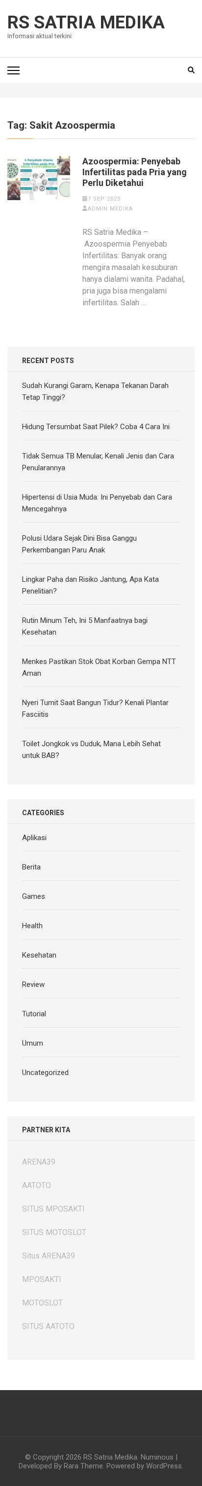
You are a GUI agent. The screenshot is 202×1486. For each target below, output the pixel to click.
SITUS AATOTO (48, 1326)
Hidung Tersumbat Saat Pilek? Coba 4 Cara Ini (96, 426)
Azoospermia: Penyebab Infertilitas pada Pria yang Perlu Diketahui (134, 172)
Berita (31, 867)
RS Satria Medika (86, 22)
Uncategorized (45, 1072)
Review (33, 984)
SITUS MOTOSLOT (54, 1232)
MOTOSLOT (42, 1302)
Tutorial (34, 1013)
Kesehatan (39, 955)
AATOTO (36, 1185)
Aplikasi (34, 837)
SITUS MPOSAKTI (53, 1208)
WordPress (164, 1466)
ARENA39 (38, 1161)
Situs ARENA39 (48, 1255)
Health (32, 925)
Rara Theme (83, 1466)
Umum (32, 1043)
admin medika (110, 209)
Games (33, 896)
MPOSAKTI (41, 1279)
